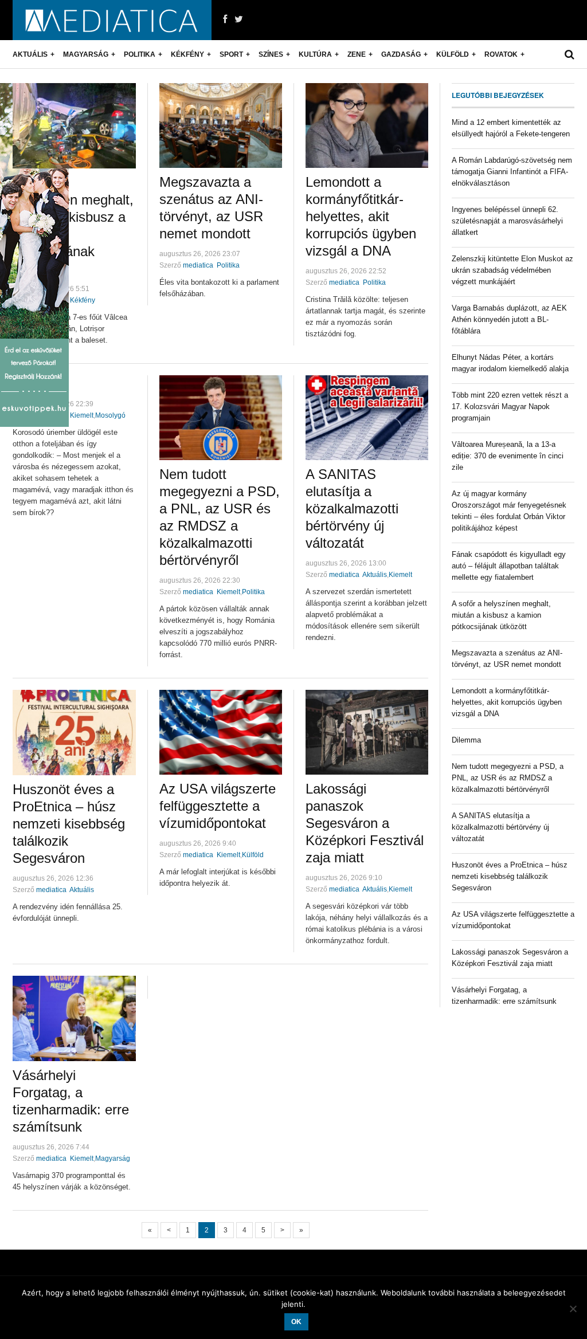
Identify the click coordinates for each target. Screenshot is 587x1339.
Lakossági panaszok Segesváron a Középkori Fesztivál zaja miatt (365, 823)
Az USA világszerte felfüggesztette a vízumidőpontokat (217, 806)
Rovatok (501, 54)
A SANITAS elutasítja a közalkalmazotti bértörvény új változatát (352, 508)
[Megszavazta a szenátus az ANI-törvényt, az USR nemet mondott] (220, 125)
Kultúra (315, 54)
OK (296, 1322)
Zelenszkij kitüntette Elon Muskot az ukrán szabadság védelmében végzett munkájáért (512, 270)
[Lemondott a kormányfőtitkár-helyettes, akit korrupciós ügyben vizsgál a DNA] (367, 125)
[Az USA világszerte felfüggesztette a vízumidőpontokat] (220, 732)
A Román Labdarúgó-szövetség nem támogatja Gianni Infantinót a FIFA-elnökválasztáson (512, 171)
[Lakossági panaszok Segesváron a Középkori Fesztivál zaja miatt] (367, 732)
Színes (271, 54)
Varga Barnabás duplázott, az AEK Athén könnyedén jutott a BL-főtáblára (509, 319)
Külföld (452, 54)
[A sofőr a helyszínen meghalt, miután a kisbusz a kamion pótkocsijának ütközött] (74, 125)
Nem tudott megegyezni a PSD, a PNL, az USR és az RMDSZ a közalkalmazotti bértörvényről (507, 778)
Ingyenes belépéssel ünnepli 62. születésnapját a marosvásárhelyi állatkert (507, 221)
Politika (139, 54)
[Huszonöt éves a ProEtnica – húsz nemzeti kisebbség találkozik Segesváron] (74, 732)
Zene (356, 54)
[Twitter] (238, 19)
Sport (231, 54)
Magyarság (85, 54)
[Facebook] (225, 19)
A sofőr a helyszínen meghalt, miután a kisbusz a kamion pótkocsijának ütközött (501, 615)
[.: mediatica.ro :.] (112, 20)
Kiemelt (81, 415)
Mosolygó (110, 415)
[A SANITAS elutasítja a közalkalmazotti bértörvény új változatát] (367, 417)
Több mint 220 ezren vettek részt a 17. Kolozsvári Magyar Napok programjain (510, 406)
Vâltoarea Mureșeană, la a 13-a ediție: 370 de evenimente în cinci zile (507, 456)
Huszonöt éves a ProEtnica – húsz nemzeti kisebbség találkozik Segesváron (69, 824)
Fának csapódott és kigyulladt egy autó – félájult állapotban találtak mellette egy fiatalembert (509, 566)
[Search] (569, 54)
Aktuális (30, 54)
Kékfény (187, 54)
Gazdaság (401, 54)
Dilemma (466, 740)
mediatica (198, 265)
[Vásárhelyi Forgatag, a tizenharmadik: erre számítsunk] (74, 1018)
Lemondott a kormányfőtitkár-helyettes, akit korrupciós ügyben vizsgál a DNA (361, 216)
